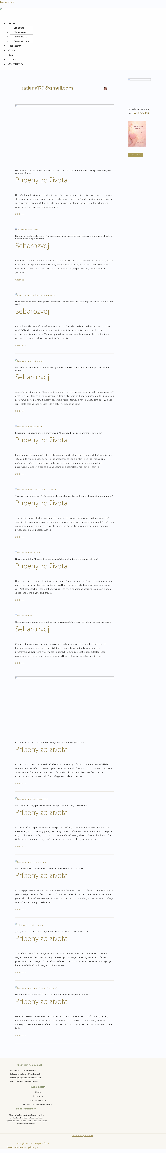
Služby (11, 23)
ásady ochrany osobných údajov (23, 1147)
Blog (10, 55)
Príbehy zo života (41, 179)
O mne (11, 50)
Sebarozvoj (32, 245)
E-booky (38, 1092)
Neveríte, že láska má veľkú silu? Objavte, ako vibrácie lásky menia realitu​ (52, 994)
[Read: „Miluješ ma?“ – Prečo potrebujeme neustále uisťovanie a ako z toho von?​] (29, 924)
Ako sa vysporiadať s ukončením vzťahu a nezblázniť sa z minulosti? (50, 868)
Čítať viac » (20, 213)
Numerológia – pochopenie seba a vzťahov (25, 1078)
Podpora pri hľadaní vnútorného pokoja (24, 1081)
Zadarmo (12, 59)
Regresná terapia (22, 41)
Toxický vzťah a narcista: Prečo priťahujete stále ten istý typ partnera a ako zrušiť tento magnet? (64, 496)
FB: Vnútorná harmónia (38, 1100)
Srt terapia (19, 27)
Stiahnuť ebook (135, 155)
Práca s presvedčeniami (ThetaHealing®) (25, 1074)
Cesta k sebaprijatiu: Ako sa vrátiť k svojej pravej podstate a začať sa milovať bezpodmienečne (63, 622)
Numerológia (20, 32)
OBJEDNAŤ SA (15, 64)
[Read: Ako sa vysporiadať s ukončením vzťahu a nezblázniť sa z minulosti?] (31, 861)
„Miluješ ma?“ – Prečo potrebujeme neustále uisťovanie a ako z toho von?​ (52, 931)
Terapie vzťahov (7, 1)
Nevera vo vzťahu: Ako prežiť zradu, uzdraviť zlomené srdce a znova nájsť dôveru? (56, 559)
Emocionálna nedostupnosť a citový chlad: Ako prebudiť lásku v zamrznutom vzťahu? (58, 433)
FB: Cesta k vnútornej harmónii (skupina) (37, 1104)
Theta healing (20, 36)
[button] (48, 23)
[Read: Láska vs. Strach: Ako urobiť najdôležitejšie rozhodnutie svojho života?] (64, 707)
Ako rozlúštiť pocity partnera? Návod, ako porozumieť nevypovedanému (51, 805)
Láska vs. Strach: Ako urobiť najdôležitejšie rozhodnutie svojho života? (50, 742)
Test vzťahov (14, 45)
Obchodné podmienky (83, 1135)
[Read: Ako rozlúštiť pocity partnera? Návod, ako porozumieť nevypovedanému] (31, 798)
